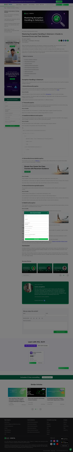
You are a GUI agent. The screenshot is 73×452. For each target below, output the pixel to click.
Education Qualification (28, 226)
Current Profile (27, 230)
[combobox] (26, 224)
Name (26, 215)
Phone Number (27, 222)
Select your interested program (30, 234)
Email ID (26, 219)
